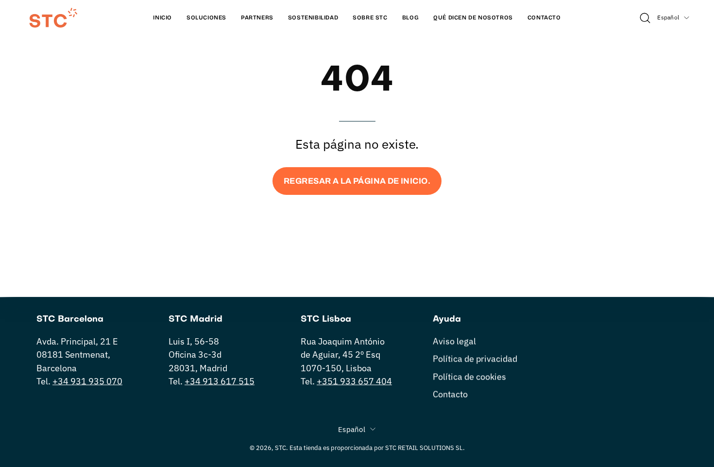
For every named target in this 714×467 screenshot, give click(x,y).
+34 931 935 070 (87, 381)
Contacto (450, 393)
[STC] (53, 17)
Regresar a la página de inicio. (357, 181)
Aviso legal (454, 341)
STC (280, 447)
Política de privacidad (475, 358)
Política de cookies (469, 376)
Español (668, 17)
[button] (473, 17)
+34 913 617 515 (220, 381)
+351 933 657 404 (354, 381)
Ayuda (447, 319)
